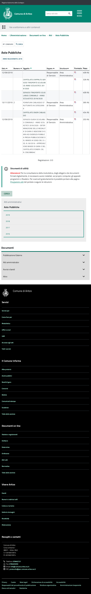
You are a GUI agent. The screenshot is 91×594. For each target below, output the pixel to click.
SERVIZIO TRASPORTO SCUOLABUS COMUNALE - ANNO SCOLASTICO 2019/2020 (34, 95)
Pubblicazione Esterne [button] (12, 255)
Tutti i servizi (6, 349)
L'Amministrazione (18, 35)
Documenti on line (38, 35)
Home (4, 35)
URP (3, 336)
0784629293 (13, 564)
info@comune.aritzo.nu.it (20, 566)
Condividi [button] (9, 44)
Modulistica (6, 323)
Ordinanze (5, 453)
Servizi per (5, 310)
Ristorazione (6, 525)
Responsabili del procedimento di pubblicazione (19, 585)
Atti (51, 35)
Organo (50, 68)
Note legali (24, 582)
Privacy (4, 582)
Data (4, 68)
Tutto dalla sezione (8, 414)
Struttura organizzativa (48, 585)
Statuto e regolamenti (9, 434)
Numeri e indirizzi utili (10, 499)
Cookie (13, 582)
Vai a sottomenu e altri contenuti (24, 27)
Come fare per (7, 317)
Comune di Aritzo (23, 14)
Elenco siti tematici (8, 588)
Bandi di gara (6, 382)
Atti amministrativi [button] (11, 262)
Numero (17, 68)
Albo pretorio (6, 369)
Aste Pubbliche (62, 35)
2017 (8, 227)
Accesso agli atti (7, 342)
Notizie (4, 395)
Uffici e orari (6, 330)
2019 (8, 215)
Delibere (5, 440)
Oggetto (26, 68)
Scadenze (5, 407)
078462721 (17, 561)
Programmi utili (17, 182)
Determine (6, 447)
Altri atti (5, 460)
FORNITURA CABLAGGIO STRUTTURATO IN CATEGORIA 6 (34, 105)
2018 (8, 221)
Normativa (5, 466)
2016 (8, 234)
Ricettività (5, 518)
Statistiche (23, 588)
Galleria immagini (8, 512)
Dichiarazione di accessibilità (42, 582)
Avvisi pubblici (7, 376)
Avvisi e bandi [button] (9, 269)
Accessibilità (60, 582)
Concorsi (5, 388)
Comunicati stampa (9, 401)
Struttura (63, 68)
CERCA (20, 44)
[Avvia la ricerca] (69, 13)
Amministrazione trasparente (70, 585)
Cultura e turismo (8, 506)
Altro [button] (5, 276)
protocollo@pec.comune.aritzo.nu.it (23, 569)
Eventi (4, 493)
